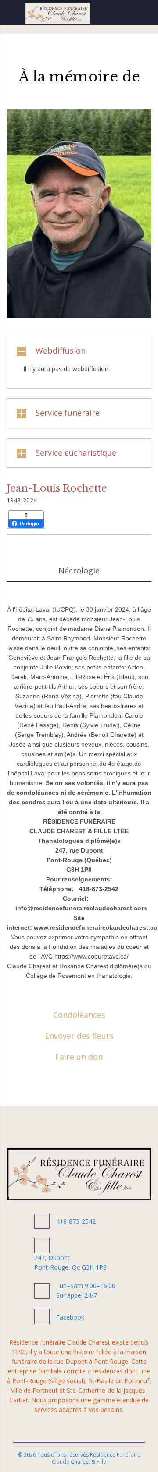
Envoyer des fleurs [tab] (79, 1035)
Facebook (70, 1317)
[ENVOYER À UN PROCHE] (56, 519)
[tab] (79, 351)
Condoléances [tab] (79, 1014)
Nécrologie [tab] (79, 570)
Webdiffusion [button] (61, 350)
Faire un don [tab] (79, 1056)
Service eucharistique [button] (76, 452)
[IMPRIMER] (70, 519)
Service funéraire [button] (68, 412)
